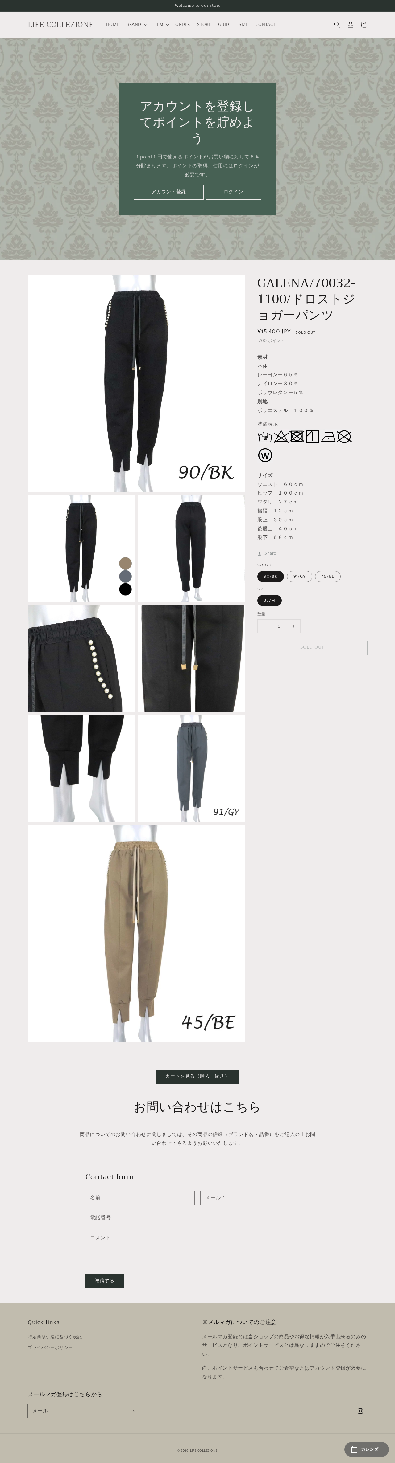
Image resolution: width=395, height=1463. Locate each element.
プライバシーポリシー (50, 1347)
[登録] (132, 1411)
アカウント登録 (169, 191)
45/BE (328, 576)
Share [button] (270, 553)
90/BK (270, 576)
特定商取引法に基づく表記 (55, 1337)
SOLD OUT (312, 647)
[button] (337, 24)
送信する (104, 1280)
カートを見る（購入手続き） (197, 1076)
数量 (261, 614)
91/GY (299, 576)
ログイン (233, 191)
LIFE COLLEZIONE (204, 1451)
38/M (269, 600)
